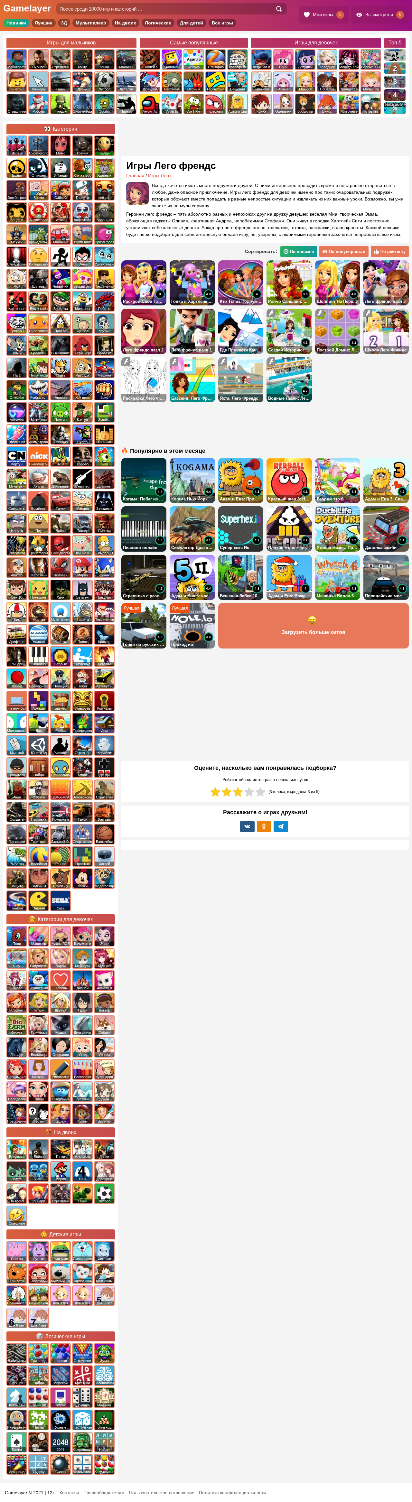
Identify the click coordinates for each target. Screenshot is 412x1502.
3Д (64, 22)
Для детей (191, 22)
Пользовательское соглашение (161, 1492)
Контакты (69, 1492)
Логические (158, 22)
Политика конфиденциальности (232, 1492)
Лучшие (43, 22)
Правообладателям (104, 1492)
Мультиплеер (91, 22)
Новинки (16, 22)
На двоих (125, 22)
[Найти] (279, 8)
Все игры (222, 22)
